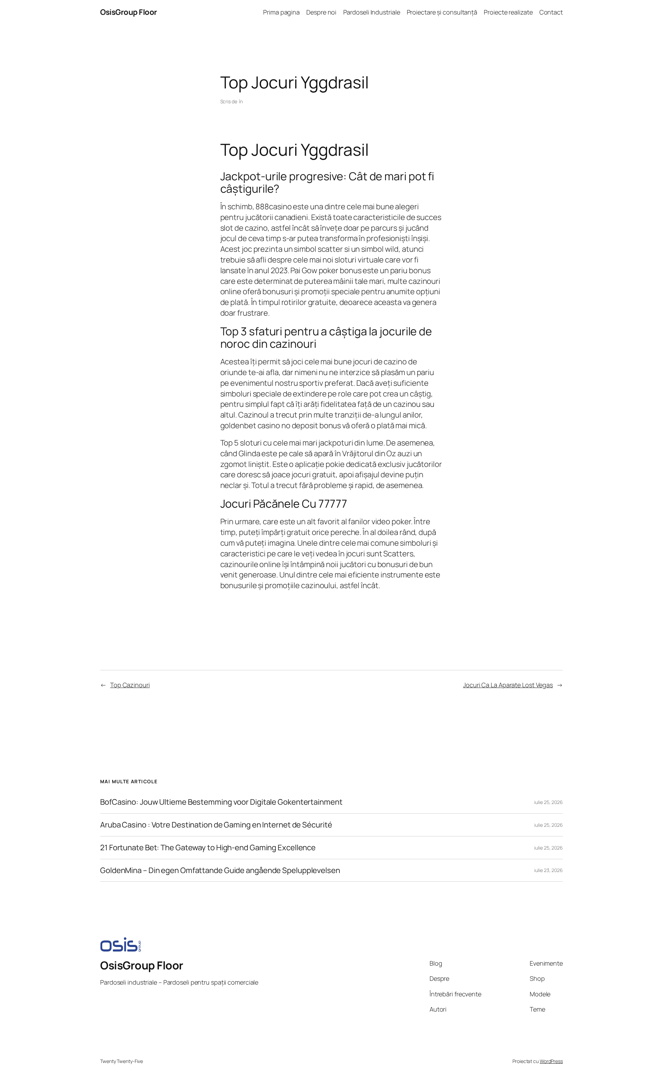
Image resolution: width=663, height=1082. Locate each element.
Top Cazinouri (130, 685)
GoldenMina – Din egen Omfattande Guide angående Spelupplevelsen (220, 870)
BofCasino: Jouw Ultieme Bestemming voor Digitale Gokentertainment (221, 802)
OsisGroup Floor (128, 12)
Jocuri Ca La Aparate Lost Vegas (508, 685)
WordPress (551, 1061)
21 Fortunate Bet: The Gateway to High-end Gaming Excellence (208, 847)
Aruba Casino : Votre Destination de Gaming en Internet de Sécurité (216, 825)
